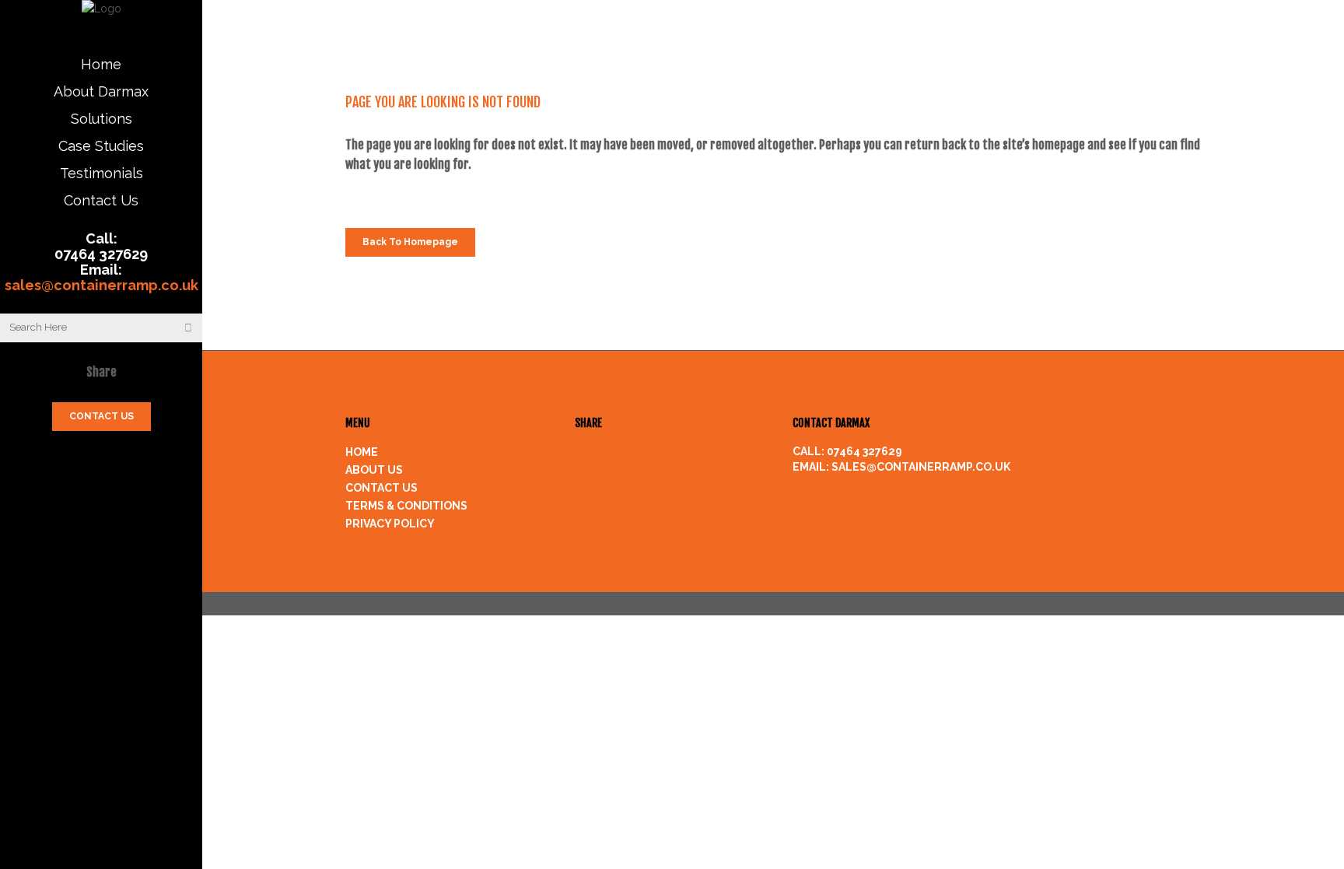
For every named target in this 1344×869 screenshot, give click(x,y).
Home (361, 452)
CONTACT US (101, 416)
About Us (374, 470)
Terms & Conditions (406, 505)
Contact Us (381, 488)
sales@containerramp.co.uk (101, 285)
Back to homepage (410, 242)
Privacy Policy (390, 523)
